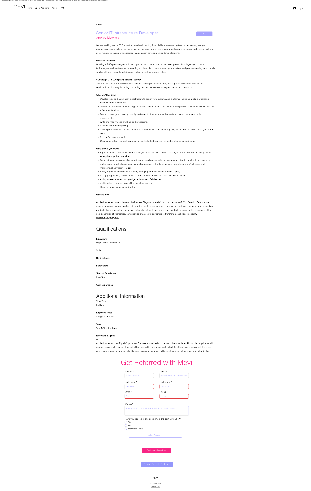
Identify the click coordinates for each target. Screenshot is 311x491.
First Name (130, 382)
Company (129, 371)
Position (163, 371)
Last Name (165, 382)
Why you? (129, 404)
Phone (163, 392)
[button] (155, 435)
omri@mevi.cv (155, 483)
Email (127, 392)
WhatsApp (155, 486)
